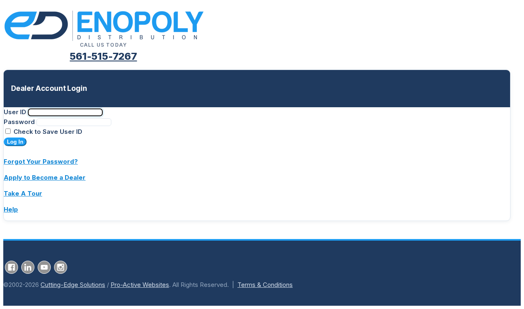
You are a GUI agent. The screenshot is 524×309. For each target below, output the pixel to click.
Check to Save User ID (47, 131)
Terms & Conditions (265, 285)
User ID (15, 112)
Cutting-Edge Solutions (73, 285)
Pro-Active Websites (140, 285)
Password (19, 122)
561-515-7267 (103, 56)
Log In (15, 142)
